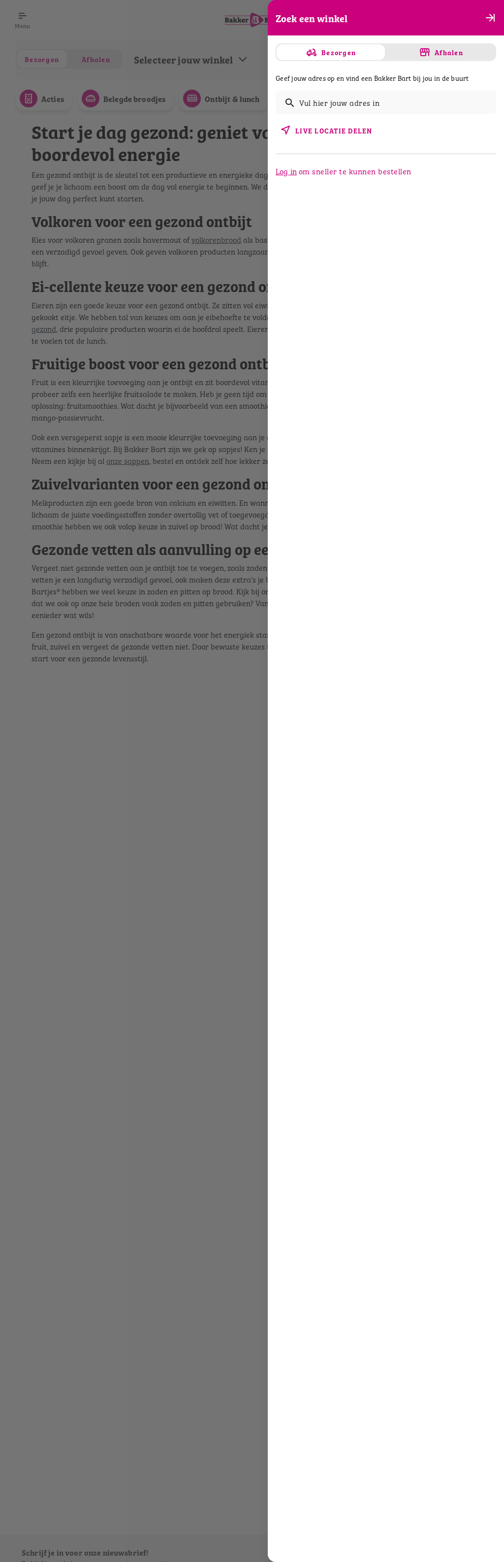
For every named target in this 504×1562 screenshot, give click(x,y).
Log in (286, 171)
